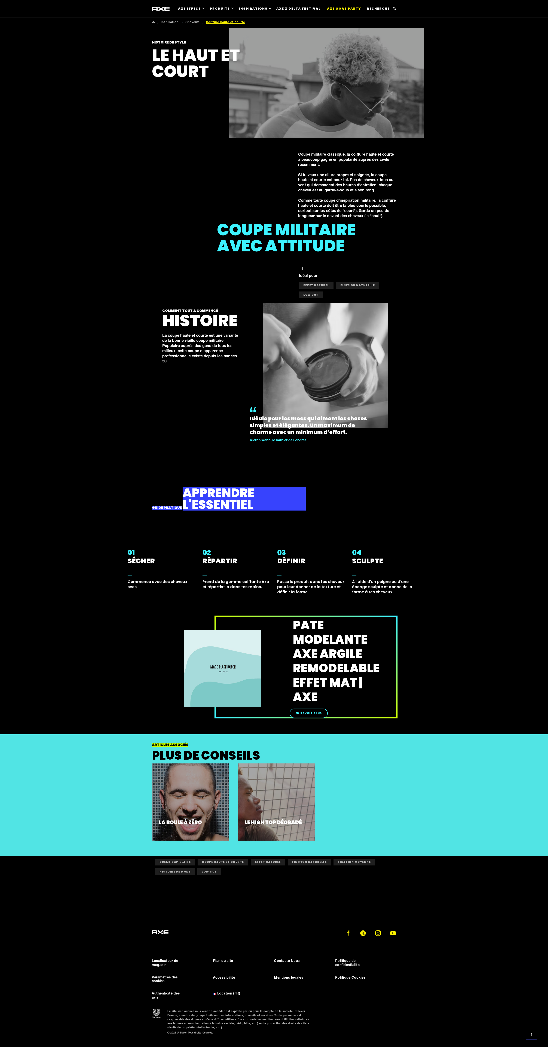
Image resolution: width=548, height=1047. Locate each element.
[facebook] (348, 933)
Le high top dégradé (273, 822)
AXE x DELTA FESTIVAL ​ (299, 8)
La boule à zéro (180, 822)
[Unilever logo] (156, 1013)
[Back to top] (532, 1034)
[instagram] (378, 933)
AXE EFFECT (189, 8)
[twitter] (363, 933)
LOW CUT (311, 295)
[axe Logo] (161, 9)
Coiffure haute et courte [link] (225, 22)
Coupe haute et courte (223, 862)
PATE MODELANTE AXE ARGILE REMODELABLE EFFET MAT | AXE (336, 661)
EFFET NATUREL (268, 862)
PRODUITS (220, 8)
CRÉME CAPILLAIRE (175, 862)
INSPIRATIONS (253, 8)
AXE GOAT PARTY (344, 8)
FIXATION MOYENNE (354, 862)
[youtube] (393, 933)
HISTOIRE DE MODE (175, 871)
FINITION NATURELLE (309, 862)
